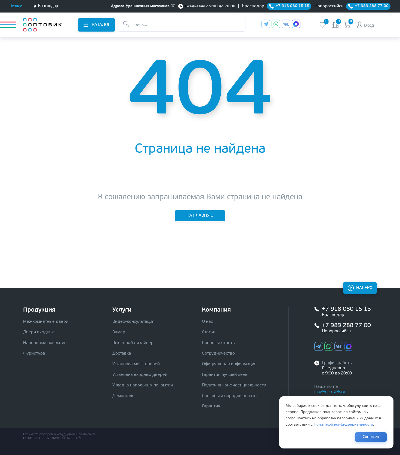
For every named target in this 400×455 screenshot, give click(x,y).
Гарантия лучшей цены (225, 375)
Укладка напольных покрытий (142, 385)
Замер (118, 332)
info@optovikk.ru (329, 392)
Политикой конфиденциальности (343, 425)
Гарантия (211, 406)
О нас (207, 321)
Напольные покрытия (45, 343)
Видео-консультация (133, 321)
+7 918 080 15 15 (346, 309)
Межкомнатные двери (45, 321)
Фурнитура (34, 353)
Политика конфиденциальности (234, 385)
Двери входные (39, 332)
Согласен (371, 437)
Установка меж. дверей (136, 364)
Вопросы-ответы (218, 343)
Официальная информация (229, 364)
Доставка (121, 353)
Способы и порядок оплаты (229, 396)
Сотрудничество (218, 353)
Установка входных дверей (139, 375)
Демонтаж (122, 396)
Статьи (209, 332)
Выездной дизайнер (132, 343)
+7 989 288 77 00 (346, 325)
